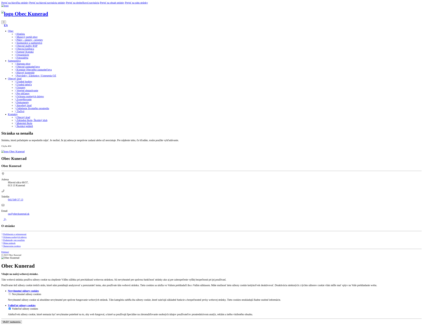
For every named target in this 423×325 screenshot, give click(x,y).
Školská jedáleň (24, 126)
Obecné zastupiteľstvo (28, 66)
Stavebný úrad (24, 105)
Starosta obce (23, 63)
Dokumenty (22, 102)
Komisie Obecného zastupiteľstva (34, 69)
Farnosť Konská (25, 51)
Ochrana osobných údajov (30, 96)
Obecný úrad (23, 117)
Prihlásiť (5, 252)
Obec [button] (11, 31)
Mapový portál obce (27, 37)
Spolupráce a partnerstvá (29, 42)
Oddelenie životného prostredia (32, 108)
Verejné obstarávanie (27, 90)
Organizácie (22, 54)
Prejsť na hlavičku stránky (15, 2)
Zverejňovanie (24, 99)
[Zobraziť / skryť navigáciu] (3, 22)
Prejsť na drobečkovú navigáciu (82, 2)
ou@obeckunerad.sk (18, 213)
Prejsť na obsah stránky (112, 2)
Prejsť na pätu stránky (136, 2)
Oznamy (20, 87)
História (20, 34)
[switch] (10, 294)
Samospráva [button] (14, 60)
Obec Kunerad (30, 14)
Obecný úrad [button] (14, 78)
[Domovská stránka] (5, 5)
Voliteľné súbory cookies (25, 308)
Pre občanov (23, 93)
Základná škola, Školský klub (31, 120)
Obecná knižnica (25, 48)
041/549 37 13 (15, 199)
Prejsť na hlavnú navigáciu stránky (47, 2)
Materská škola (24, 123)
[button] (6, 25)
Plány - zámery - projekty (29, 40)
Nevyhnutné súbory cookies (26, 294)
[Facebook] (2, 219)
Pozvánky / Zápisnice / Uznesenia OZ (36, 75)
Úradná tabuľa (24, 84)
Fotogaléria (22, 57)
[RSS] (5, 219)
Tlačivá (20, 111)
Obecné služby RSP (27, 45)
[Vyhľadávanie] (2, 25)
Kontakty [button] (13, 114)
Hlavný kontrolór (25, 72)
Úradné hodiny (24, 81)
